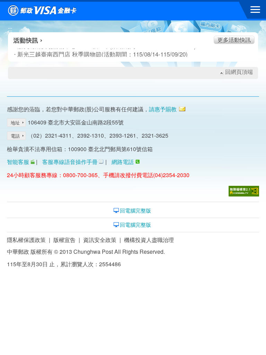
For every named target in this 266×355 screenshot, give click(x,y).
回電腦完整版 (135, 210)
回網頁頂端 (239, 72)
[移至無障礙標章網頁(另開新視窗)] (244, 191)
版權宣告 (64, 240)
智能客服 (18, 162)
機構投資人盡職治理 (149, 240)
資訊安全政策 (99, 240)
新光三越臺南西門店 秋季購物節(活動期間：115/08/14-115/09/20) (86, 54)
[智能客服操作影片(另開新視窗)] (32, 162)
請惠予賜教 (163, 109)
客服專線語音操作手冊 (70, 162)
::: (10, 29)
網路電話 (123, 162)
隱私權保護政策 (26, 240)
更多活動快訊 (234, 40)
